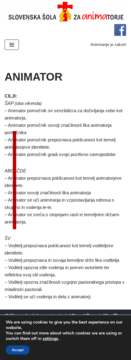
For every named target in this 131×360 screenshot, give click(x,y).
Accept (17, 350)
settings (50, 338)
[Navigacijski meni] (12, 45)
